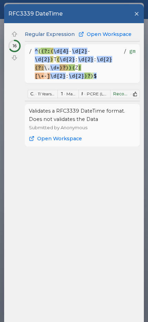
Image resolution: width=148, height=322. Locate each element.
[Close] (137, 14)
